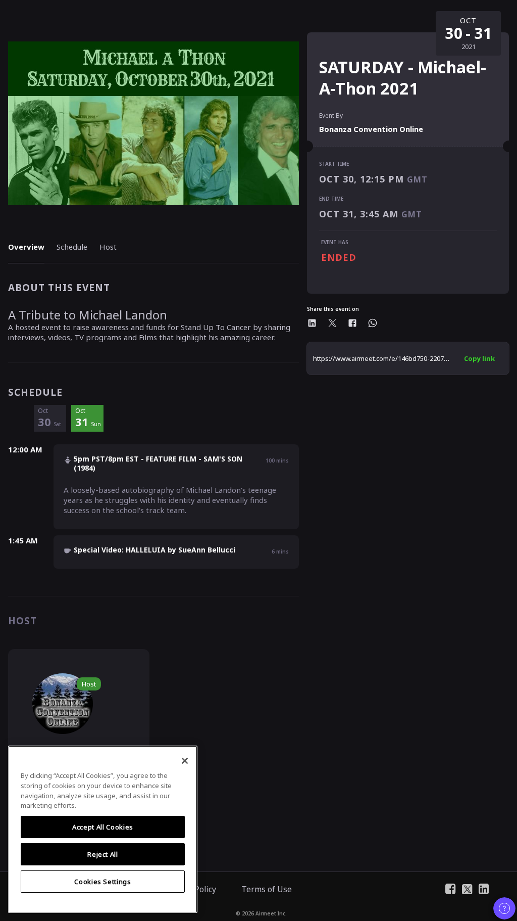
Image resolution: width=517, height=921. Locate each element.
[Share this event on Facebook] (352, 323)
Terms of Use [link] (266, 889)
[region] (102, 829)
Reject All (102, 854)
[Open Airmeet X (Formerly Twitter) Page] (467, 888)
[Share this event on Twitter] (332, 323)
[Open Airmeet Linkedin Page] (484, 888)
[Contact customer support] (504, 908)
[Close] (185, 761)
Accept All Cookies (102, 827)
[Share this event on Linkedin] (312, 323)
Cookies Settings (102, 881)
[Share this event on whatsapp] (373, 323)
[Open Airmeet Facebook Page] (450, 888)
